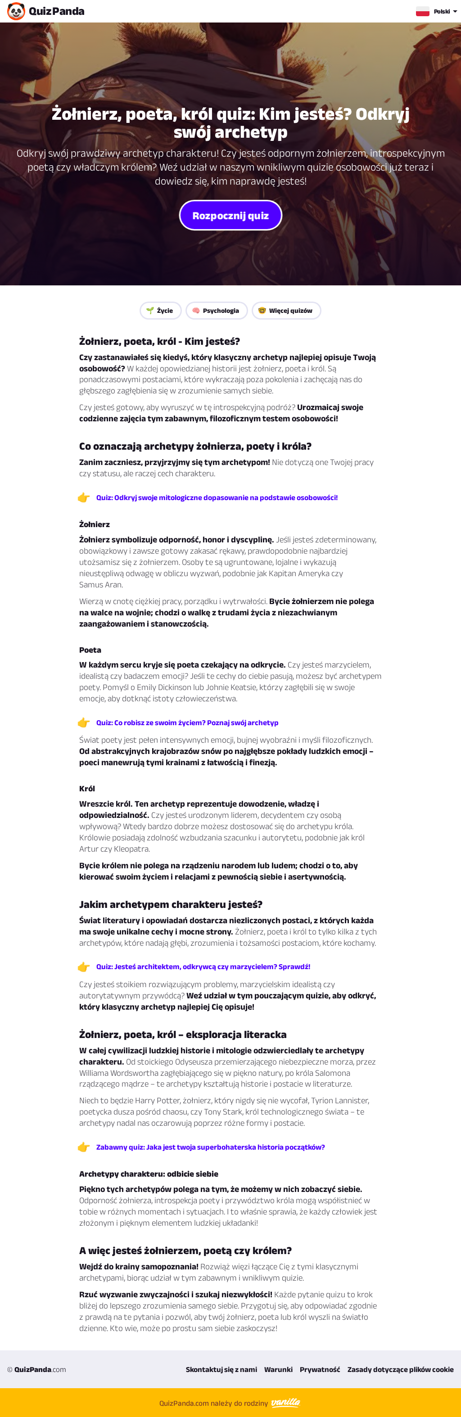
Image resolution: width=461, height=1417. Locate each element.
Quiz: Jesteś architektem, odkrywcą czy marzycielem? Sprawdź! (203, 966)
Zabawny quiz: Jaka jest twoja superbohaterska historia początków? (210, 1147)
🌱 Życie (159, 310)
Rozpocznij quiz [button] (230, 215)
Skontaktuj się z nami (221, 1369)
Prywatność (320, 1369)
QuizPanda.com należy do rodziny (214, 1403)
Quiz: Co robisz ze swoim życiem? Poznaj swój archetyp (187, 722)
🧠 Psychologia (215, 310)
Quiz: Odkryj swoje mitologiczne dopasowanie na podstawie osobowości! (217, 497)
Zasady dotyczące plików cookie (401, 1369)
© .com (36, 1369)
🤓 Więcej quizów (285, 310)
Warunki (278, 1369)
